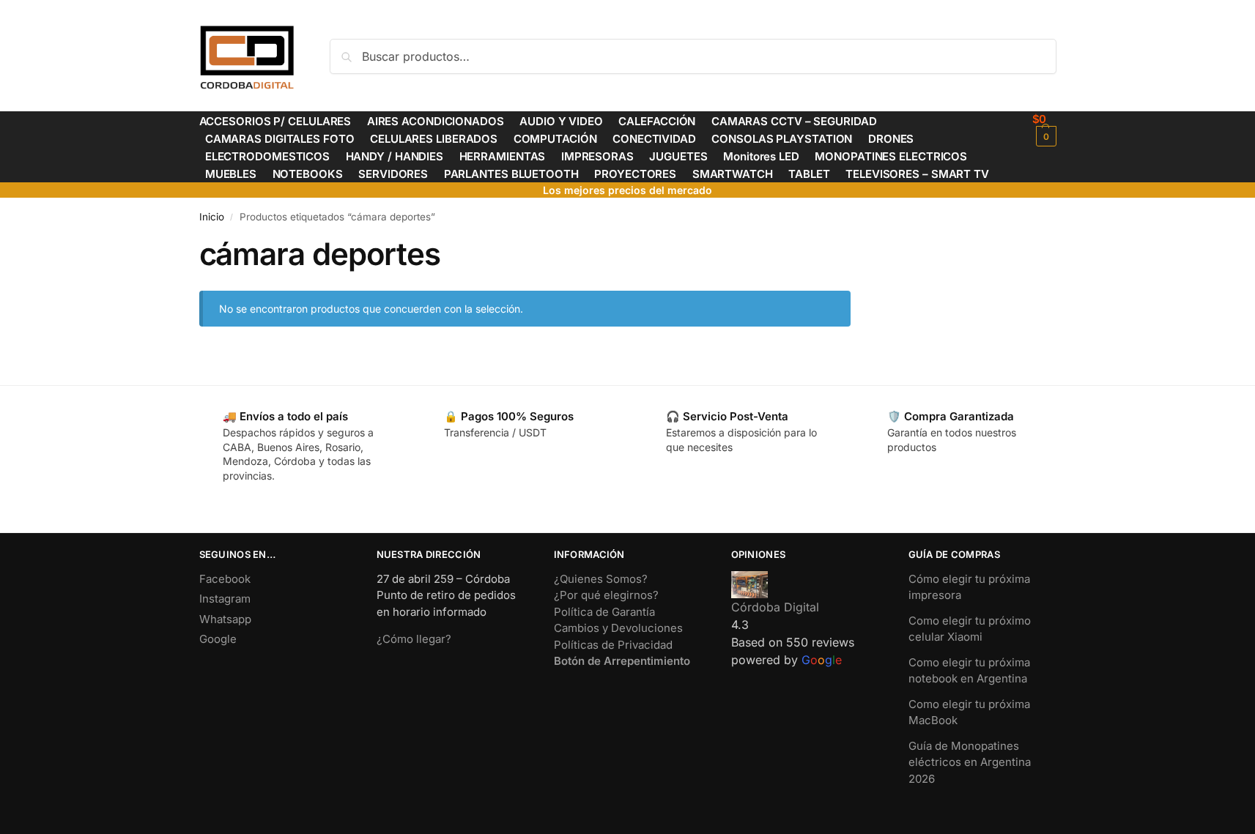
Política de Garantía (604, 612)
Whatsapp (225, 619)
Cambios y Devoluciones (618, 628)
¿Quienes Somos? (601, 579)
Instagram (225, 599)
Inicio (211, 217)
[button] (1044, 129)
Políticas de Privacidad (613, 645)
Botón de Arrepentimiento (622, 661)
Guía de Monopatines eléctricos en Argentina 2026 (969, 762)
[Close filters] (855, 245)
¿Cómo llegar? (414, 639)
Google (218, 639)
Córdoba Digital (775, 607)
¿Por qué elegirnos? (606, 595)
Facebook (225, 579)
